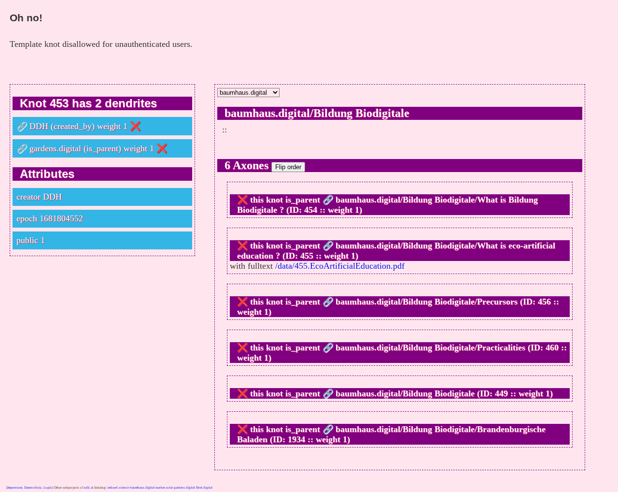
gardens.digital (55, 148)
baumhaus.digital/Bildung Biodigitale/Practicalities (430, 347)
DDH (38, 126)
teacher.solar (164, 488)
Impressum (14, 488)
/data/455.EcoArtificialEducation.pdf (340, 266)
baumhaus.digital (142, 488)
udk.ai (88, 488)
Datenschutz (33, 488)
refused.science (118, 488)
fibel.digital (204, 488)
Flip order (288, 167)
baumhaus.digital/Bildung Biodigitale (317, 113)
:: (224, 129)
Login (47, 488)
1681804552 (61, 218)
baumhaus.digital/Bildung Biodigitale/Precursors (427, 301)
